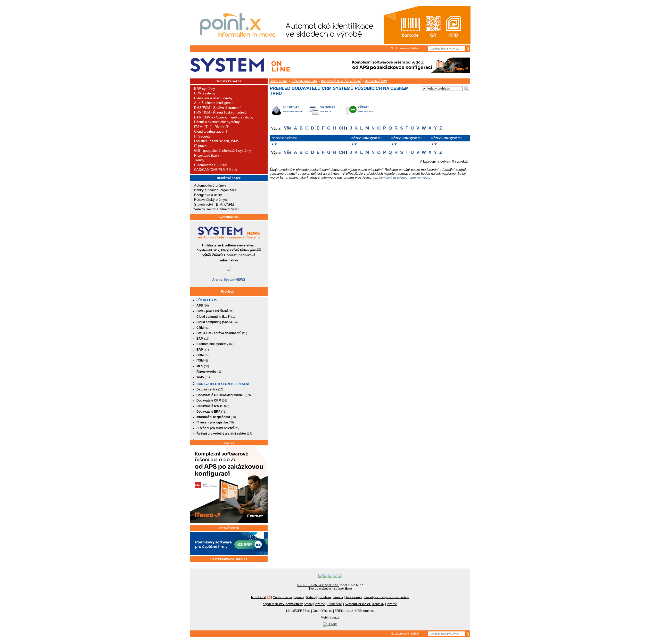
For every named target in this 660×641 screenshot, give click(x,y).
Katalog (311, 597)
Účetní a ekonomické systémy (217, 122)
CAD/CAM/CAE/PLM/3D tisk (215, 170)
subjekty (325, 111)
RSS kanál (258, 597)
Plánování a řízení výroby (213, 98)
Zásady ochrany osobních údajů (386, 597)
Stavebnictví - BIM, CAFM (214, 204)
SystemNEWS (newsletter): (283, 604)
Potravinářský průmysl (211, 200)
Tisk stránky (353, 597)
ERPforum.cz (344, 611)
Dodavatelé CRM (376, 81)
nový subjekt (365, 111)
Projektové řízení (207, 155)
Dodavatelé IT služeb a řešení (222, 384)
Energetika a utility (208, 195)
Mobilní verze (330, 617)
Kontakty (378, 604)
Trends (338, 597)
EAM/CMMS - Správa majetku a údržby (223, 117)
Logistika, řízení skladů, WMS (216, 141)
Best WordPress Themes (228, 559)
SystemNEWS (229, 217)
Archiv (308, 604)
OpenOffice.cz (322, 611)
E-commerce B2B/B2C (211, 165)
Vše (287, 128)
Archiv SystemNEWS (228, 280)
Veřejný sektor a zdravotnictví (216, 209)
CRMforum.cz (364, 611)
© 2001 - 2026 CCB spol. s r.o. (318, 585)
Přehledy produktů (304, 81)
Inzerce (229, 442)
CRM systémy (205, 93)
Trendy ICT (202, 160)
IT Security (202, 136)
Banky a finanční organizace (215, 190)
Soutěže (325, 597)
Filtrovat (291, 107)
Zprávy (299, 597)
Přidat (363, 107)
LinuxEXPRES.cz (298, 611)
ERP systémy (204, 89)
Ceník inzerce (282, 597)
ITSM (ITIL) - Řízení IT (211, 127)
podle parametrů (293, 111)
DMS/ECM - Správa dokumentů (217, 108)
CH (342, 128)
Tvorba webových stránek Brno (330, 588)
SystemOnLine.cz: (358, 604)
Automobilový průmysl (210, 185)
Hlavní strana (278, 81)
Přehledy (227, 291)
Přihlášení (334, 604)
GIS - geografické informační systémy (222, 151)
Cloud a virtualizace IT (211, 131)
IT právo (200, 146)
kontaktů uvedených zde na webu (404, 177)
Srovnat (327, 107)
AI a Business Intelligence (213, 103)
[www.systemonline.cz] (240, 65)
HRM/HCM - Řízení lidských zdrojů (220, 112)
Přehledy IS (206, 300)
